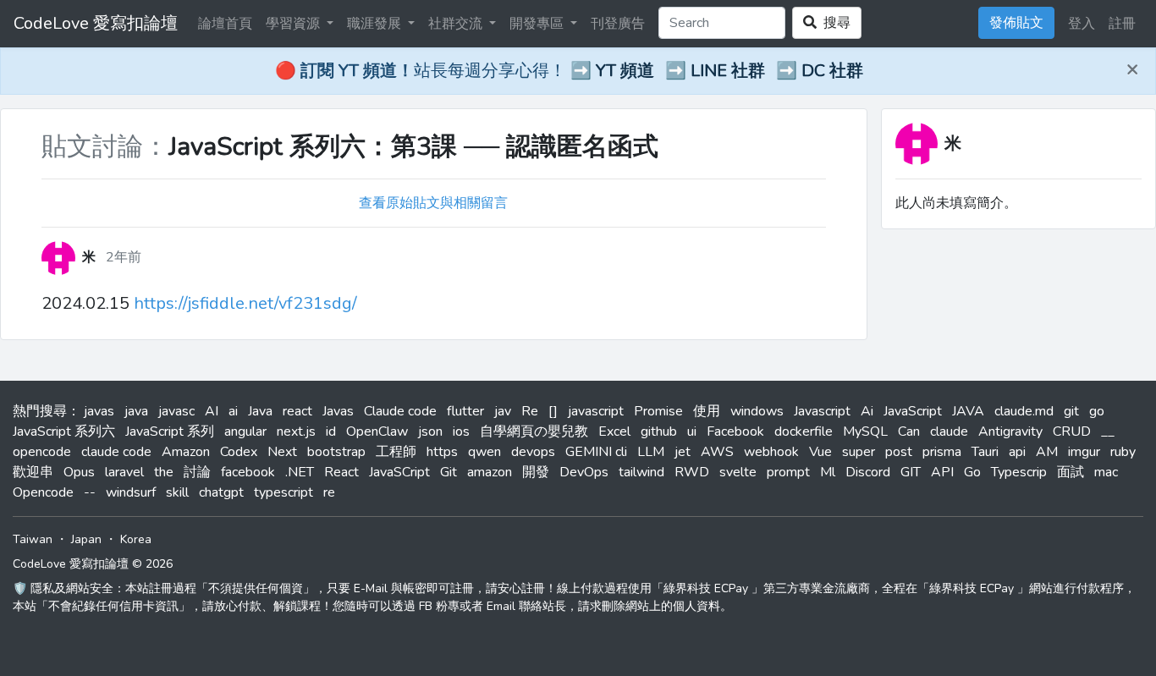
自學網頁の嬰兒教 (534, 431)
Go (972, 472)
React (341, 472)
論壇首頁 (225, 23)
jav (502, 411)
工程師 (396, 451)
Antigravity (1010, 431)
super (858, 451)
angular (245, 431)
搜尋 (833, 23)
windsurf (131, 492)
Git (448, 472)
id (331, 431)
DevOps (583, 472)
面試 (1070, 472)
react (297, 411)
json (430, 431)
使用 (706, 411)
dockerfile (803, 431)
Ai (867, 411)
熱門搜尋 (40, 411)
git (1071, 411)
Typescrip (1019, 472)
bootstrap (336, 451)
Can (909, 431)
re (329, 492)
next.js (296, 431)
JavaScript (913, 411)
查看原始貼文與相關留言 (433, 203)
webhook (771, 451)
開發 (535, 472)
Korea (135, 539)
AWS (717, 451)
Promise (658, 411)
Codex (238, 451)
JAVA (968, 411)
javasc (176, 411)
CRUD (1072, 431)
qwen (484, 451)
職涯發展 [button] (376, 23)
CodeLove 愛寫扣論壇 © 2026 (93, 564)
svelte (738, 472)
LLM (650, 451)
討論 (197, 472)
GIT (910, 472)
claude (949, 431)
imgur (1084, 451)
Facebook (735, 431)
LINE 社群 (728, 70)
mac (1106, 472)
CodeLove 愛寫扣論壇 (96, 23)
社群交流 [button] (457, 23)
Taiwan (32, 539)
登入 (1081, 23)
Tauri (985, 451)
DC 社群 (832, 70)
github (659, 431)
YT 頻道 (625, 70)
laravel (124, 472)
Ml (827, 472)
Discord (867, 472)
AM (1047, 451)
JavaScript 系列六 (64, 431)
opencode (42, 451)
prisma (941, 451)
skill (177, 492)
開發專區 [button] (538, 23)
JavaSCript (399, 472)
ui (691, 431)
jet (682, 451)
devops (533, 451)
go (1096, 411)
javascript (596, 411)
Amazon (186, 451)
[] (553, 411)
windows (757, 411)
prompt (788, 472)
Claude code (400, 411)
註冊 (1122, 23)
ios (461, 431)
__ (1108, 431)
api (1017, 451)
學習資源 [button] (294, 23)
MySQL (865, 431)
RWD (691, 472)
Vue (820, 451)
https (442, 451)
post (898, 451)
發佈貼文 (1016, 23)
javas (99, 411)
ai (233, 411)
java (136, 411)
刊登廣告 (618, 23)
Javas (338, 411)
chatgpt (221, 492)
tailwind (641, 472)
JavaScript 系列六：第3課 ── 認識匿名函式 (413, 146)
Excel (614, 431)
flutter (465, 411)
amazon (489, 472)
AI (211, 411)
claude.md (1024, 411)
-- (90, 492)
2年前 (123, 257)
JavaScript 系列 (169, 431)
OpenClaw (377, 431)
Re (529, 411)
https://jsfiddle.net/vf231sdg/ (245, 303)
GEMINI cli (596, 451)
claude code (116, 451)
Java (260, 411)
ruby (1123, 451)
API (942, 472)
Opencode (43, 492)
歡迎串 (33, 472)
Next (282, 451)
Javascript (822, 411)
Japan (86, 539)
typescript (283, 492)
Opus (79, 472)
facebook (248, 472)
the (163, 472)
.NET (299, 472)
